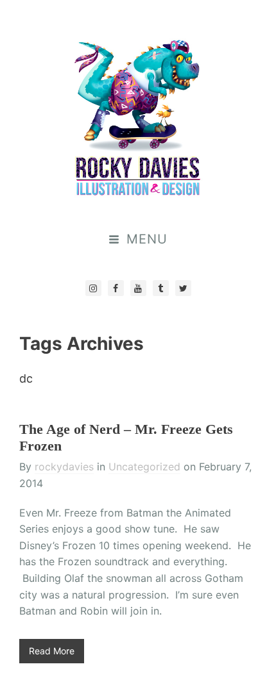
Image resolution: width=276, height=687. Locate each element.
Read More (51, 650)
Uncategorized (144, 466)
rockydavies (64, 466)
